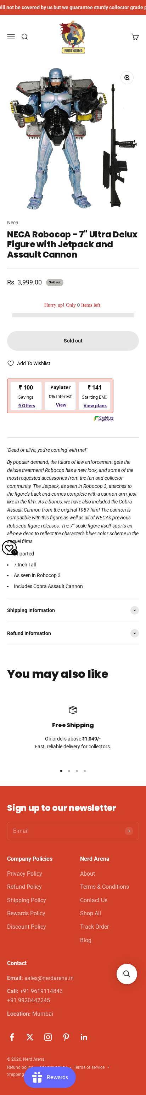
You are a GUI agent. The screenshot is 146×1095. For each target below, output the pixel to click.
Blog (85, 940)
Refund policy (20, 1067)
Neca (12, 222)
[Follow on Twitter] (30, 1037)
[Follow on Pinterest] (66, 1037)
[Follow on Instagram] (48, 1037)
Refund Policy (24, 886)
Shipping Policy (26, 900)
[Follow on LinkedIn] (84, 1037)
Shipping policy (21, 1074)
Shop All (90, 913)
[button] (127, 974)
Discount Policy (26, 926)
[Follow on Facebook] (12, 1037)
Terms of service (89, 1067)
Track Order (94, 926)
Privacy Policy (24, 873)
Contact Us (93, 900)
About (87, 873)
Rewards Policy (26, 913)
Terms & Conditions (104, 886)
